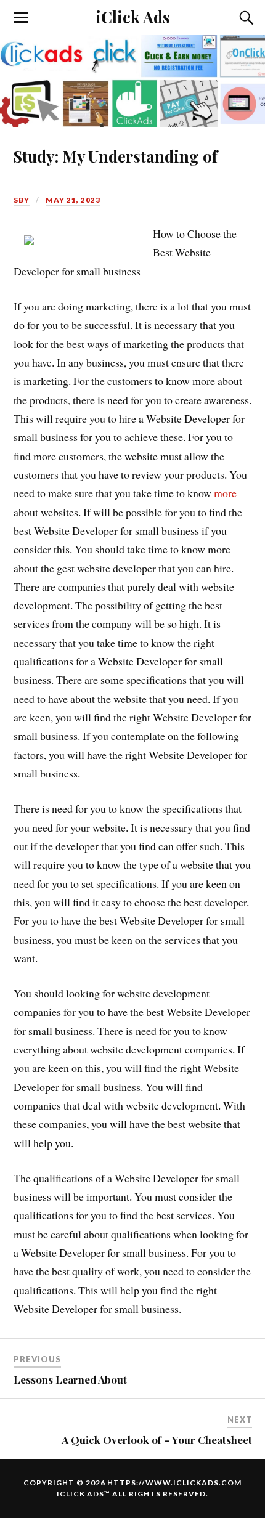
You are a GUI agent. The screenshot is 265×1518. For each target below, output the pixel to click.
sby (22, 200)
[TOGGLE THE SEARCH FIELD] (244, 17)
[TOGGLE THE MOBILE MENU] (21, 17)
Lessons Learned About (70, 1379)
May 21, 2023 (73, 200)
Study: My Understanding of (116, 155)
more (225, 492)
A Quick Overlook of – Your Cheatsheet (157, 1440)
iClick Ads (133, 16)
